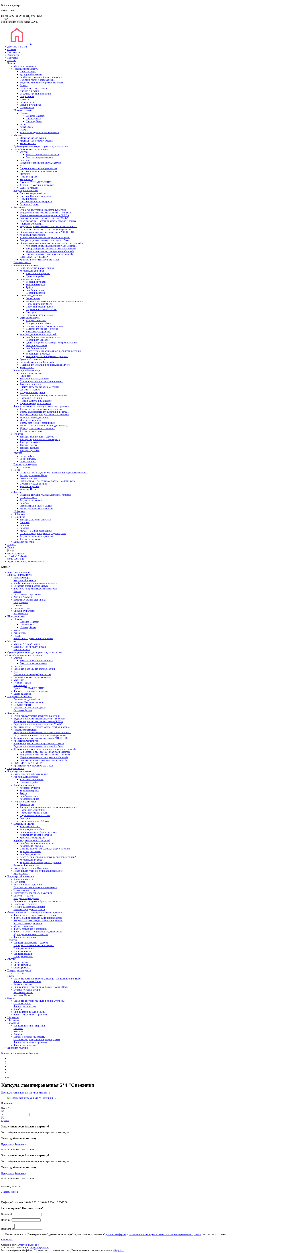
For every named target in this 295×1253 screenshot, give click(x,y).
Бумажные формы (29, 478)
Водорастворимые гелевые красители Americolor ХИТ (48, 226)
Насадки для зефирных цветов (36, 400)
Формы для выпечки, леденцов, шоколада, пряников (41, 406)
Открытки (25, 467)
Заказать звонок (9, 1191)
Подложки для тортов (31, 295)
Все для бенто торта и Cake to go (37, 362)
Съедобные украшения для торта (31, 149)
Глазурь (24, 129)
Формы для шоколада (31, 500)
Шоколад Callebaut (35, 115)
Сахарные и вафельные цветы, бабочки (40, 163)
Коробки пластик (35, 290)
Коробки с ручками (36, 281)
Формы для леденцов (31, 431)
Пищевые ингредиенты (26, 68)
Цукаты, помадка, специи (33, 483)
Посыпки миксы (28, 198)
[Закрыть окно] (118, 1250)
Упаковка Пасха (28, 489)
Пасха (17, 470)
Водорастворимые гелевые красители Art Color (44, 240)
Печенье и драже (28, 176)
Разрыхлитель (27, 107)
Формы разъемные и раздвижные (37, 423)
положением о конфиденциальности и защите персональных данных (165, 1234)
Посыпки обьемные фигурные (36, 201)
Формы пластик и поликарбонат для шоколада (44, 425)
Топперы (18, 434)
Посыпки (25, 522)
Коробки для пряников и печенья (43, 337)
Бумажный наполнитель (32, 359)
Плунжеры (25, 375)
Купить (5, 1120)
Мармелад (25, 174)
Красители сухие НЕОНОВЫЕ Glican (39, 259)
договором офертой (116, 1234)
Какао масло (26, 127)
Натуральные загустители (33, 88)
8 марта (17, 492)
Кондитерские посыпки (26, 190)
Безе (22, 165)
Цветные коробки (35, 276)
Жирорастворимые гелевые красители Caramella (51, 245)
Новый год (19, 517)
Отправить (7, 1239)
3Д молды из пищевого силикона (37, 428)
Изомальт (25, 99)
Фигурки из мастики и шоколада (37, 185)
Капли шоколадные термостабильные (39, 132)
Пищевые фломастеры (31, 223)
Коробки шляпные (35, 293)
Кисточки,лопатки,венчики (34, 378)
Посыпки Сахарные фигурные (36, 196)
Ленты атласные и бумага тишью (37, 268)
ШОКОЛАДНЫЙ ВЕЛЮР (34, 257)
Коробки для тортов (30, 279)
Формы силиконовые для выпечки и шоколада (44, 411)
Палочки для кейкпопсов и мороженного (41, 381)
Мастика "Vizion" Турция (33, 138)
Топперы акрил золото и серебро (37, 436)
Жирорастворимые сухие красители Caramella (50, 251)
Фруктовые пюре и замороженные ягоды (41, 82)
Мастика (18, 135)
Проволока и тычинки (31, 398)
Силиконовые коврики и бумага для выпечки (43, 395)
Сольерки (31, 312)
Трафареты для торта (30, 384)
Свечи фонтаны (28, 461)
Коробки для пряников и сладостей (38, 334)
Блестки (24, 151)
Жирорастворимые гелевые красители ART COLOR (47, 232)
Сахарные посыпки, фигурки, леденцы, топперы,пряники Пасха (54, 472)
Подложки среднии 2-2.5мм (40, 315)
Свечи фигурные (28, 458)
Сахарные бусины (29, 204)
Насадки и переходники (32, 392)
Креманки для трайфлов (38, 331)
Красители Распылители (32, 234)
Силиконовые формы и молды (36, 505)
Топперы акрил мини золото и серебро (40, 439)
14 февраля (19, 514)
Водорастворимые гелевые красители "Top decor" (46, 212)
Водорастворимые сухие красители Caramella (49, 254)
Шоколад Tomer (34, 121)
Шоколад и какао (22, 110)
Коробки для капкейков (32, 270)
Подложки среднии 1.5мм (39, 306)
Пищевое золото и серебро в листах (38, 168)
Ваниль (24, 85)
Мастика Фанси (28, 143)
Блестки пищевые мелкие (39, 157)
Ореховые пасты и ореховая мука (37, 80)
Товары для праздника (25, 464)
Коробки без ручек (35, 284)
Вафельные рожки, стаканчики (36, 93)
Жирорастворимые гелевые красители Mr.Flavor (45, 237)
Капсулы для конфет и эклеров (42, 328)
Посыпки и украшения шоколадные (38, 171)
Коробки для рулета (36, 348)
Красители (19, 207)
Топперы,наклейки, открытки (35, 519)
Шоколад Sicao (33, 118)
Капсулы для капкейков (38, 323)
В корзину (20, 1144)
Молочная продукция (25, 66)
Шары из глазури (29, 187)
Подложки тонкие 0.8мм (39, 304)
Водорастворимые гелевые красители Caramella (51, 248)
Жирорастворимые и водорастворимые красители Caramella (51, 243)
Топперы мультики (29, 450)
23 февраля (19, 511)
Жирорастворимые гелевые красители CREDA (44, 215)
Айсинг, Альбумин (29, 91)
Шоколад (24, 113)
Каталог (5, 1053)
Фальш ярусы (33, 298)
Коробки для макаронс (37, 340)
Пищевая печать (22, 262)
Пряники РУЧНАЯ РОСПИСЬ (36, 182)
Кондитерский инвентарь (27, 370)
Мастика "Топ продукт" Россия (36, 140)
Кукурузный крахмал (31, 74)
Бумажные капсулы (30, 317)
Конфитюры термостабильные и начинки (41, 77)
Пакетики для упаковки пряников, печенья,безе (45, 364)
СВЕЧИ (18, 453)
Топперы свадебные (30, 442)
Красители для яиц (29, 486)
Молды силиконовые (31, 420)
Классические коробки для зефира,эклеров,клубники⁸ (54, 351)
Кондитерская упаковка (26, 265)
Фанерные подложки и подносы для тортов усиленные (55, 301)
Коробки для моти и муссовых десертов (47, 356)
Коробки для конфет (36, 345)
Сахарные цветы (28, 497)
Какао (23, 124)
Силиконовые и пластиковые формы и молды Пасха (47, 481)
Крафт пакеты (27, 367)
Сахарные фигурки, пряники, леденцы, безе (43, 533)
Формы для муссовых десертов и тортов (41, 409)
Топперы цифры (28, 445)
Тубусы (29, 287)
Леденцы (24, 160)
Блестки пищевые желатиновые (42, 154)
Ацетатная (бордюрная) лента (35, 403)
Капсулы (24, 525)
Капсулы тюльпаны (36, 320)
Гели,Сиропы (27, 96)
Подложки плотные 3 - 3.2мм (41, 309)
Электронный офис (28, 1244)
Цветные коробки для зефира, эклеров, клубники (51, 342)
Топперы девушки (29, 447)
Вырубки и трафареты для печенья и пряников (44, 414)
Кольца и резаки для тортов (34, 417)
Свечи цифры (27, 456)
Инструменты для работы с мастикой (39, 387)
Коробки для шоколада (38, 353)
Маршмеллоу (26, 179)
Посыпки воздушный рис (33, 193)
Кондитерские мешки (31, 373)
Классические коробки (38, 273)
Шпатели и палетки (30, 389)
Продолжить (7, 1144)
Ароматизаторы (28, 71)
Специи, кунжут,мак (30, 104)
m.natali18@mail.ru (39, 1247)
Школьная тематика (24, 541)
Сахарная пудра (28, 102)
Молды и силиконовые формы (36, 530)
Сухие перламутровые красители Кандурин (43, 210)
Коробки (24, 503)
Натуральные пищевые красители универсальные (46, 229)
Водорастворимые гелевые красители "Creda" (44, 218)
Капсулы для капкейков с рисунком (44, 326)
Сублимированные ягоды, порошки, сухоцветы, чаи (41, 146)
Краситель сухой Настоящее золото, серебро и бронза (48, 221)
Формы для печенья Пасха (33, 475)
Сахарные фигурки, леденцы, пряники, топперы (45, 494)
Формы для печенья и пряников (36, 508)
